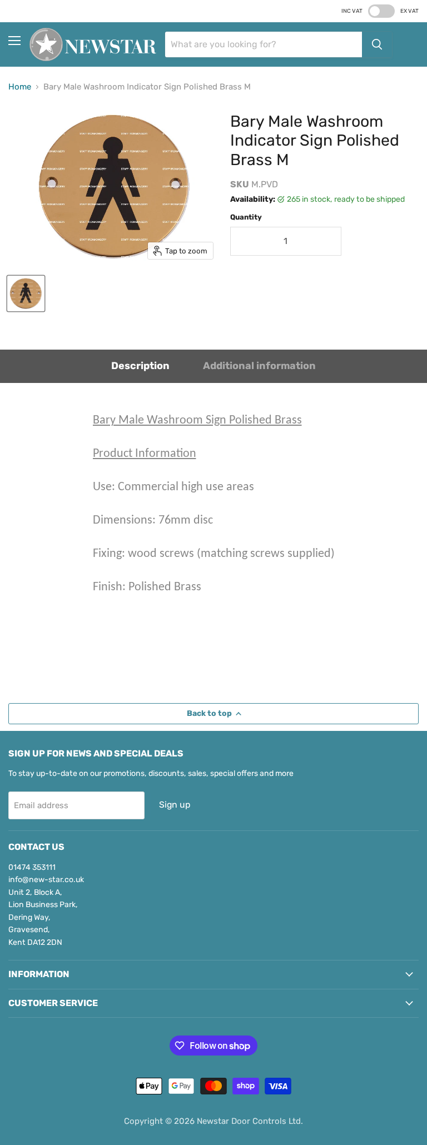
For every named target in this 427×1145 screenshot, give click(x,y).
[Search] (377, 44)
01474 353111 (32, 867)
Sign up (174, 804)
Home (19, 87)
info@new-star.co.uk (46, 879)
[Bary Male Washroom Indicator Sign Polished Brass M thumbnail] (25, 293)
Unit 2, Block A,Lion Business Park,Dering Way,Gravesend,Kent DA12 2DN (43, 917)
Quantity (246, 217)
